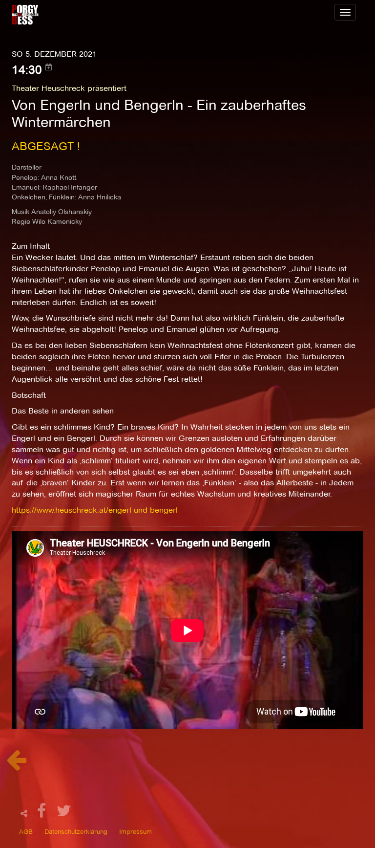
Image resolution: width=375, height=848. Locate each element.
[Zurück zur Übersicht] (16, 765)
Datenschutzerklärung (75, 831)
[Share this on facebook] (43, 813)
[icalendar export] (48, 67)
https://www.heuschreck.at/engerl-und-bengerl (95, 510)
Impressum (135, 831)
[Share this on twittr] (64, 813)
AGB (26, 831)
